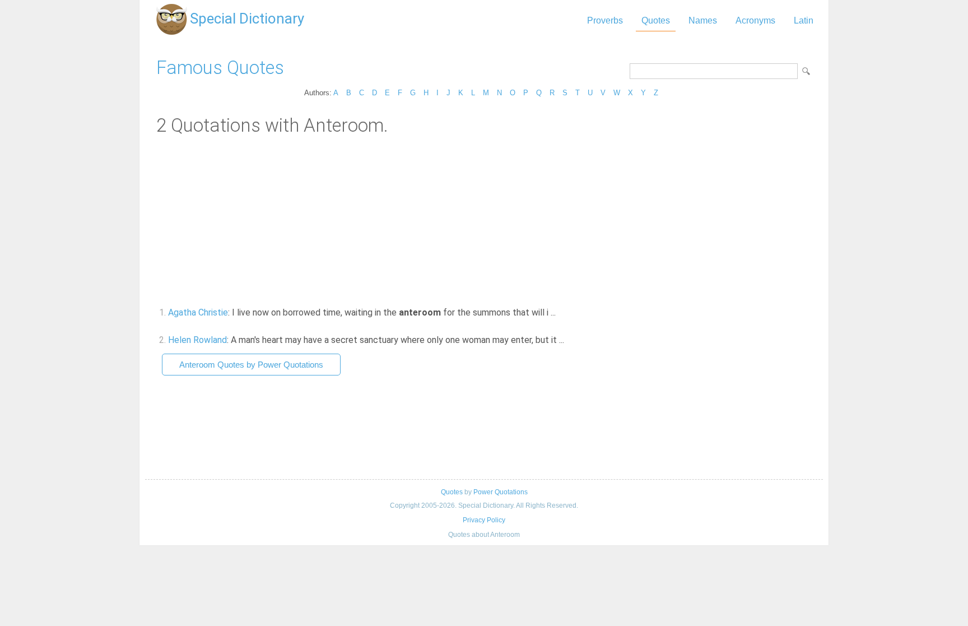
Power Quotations (500, 492)
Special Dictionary (247, 18)
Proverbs (605, 20)
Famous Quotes (220, 67)
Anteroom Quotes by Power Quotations (251, 364)
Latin (803, 20)
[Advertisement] (484, 220)
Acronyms (755, 20)
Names (702, 20)
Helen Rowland (197, 340)
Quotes (655, 20)
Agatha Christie (198, 312)
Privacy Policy (484, 520)
